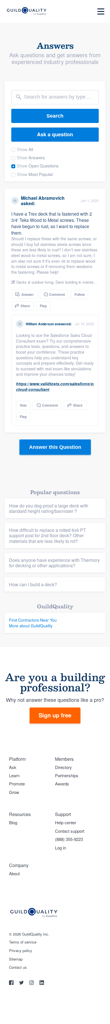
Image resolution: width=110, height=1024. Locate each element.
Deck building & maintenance (79, 282)
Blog (13, 822)
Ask (12, 767)
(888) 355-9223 (69, 839)
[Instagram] (32, 983)
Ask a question (55, 134)
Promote (17, 784)
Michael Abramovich (43, 198)
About (14, 873)
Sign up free (55, 715)
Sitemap (16, 959)
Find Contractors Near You (33, 620)
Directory (63, 767)
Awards (62, 784)
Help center (65, 822)
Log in (60, 848)
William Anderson (40, 323)
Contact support (69, 831)
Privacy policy (20, 950)
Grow (14, 792)
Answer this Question (55, 447)
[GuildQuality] (26, 11)
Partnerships (66, 775)
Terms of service (22, 942)
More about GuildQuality (30, 625)
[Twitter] (22, 983)
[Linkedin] (41, 983)
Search (55, 116)
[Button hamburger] (100, 11)
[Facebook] (12, 983)
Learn (14, 775)
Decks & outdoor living (34, 282)
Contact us (18, 967)
